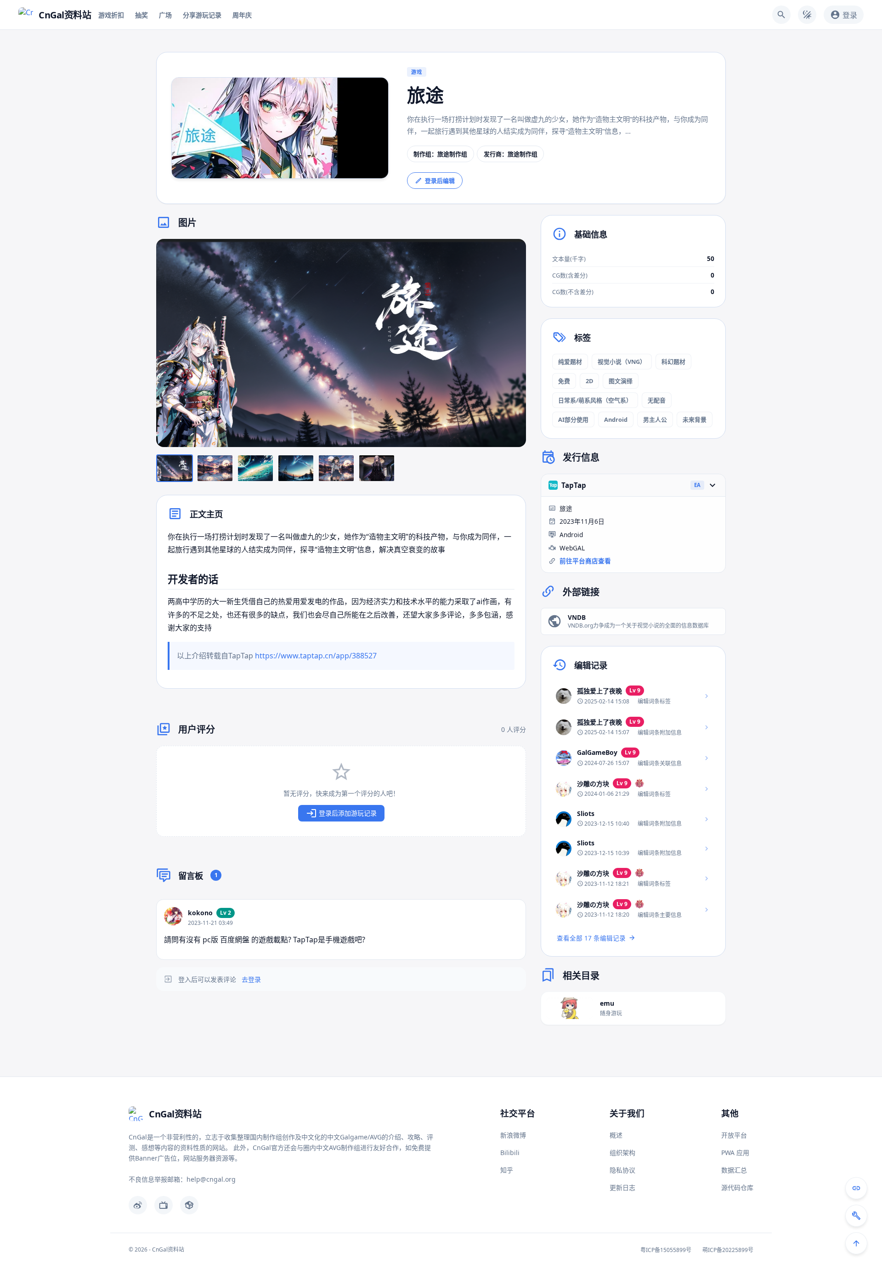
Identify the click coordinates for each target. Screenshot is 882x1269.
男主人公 (655, 419)
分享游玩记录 (202, 15)
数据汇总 (734, 1170)
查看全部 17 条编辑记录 (591, 938)
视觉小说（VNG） (622, 361)
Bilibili (510, 1152)
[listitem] (633, 696)
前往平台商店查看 (585, 560)
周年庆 (242, 15)
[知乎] (189, 1205)
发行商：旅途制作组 (510, 154)
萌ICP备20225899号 (727, 1250)
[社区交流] (856, 1188)
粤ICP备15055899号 (665, 1250)
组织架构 (622, 1152)
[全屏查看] (512, 252)
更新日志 (622, 1187)
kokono (200, 912)
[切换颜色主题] (807, 15)
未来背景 (695, 419)
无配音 (657, 400)
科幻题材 (673, 361)
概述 (616, 1135)
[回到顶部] (856, 1243)
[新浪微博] (138, 1205)
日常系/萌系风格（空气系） (595, 400)
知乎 (506, 1170)
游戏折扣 (111, 15)
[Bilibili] (163, 1205)
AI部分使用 (573, 419)
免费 (564, 381)
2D (589, 381)
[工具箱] (856, 1216)
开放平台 (734, 1135)
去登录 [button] (251, 979)
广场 (165, 15)
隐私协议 (622, 1170)
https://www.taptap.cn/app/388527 (316, 656)
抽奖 (141, 15)
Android (616, 419)
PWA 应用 (735, 1152)
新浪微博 (513, 1135)
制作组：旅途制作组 (440, 154)
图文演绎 (621, 381)
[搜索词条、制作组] (781, 15)
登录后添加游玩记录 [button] (348, 813)
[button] (341, 343)
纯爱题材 (570, 361)
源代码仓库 (737, 1187)
